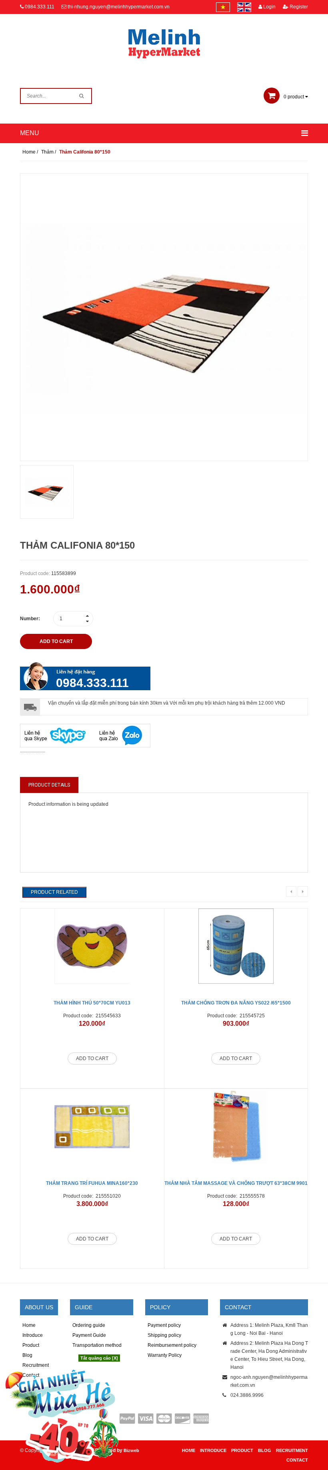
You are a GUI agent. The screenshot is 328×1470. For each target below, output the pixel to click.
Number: (30, 618)
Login (269, 7)
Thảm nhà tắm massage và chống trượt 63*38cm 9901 (236, 1183)
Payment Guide (89, 1335)
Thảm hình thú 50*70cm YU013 (92, 1003)
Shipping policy (164, 1335)
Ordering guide (88, 1325)
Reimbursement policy (172, 1345)
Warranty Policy (165, 1355)
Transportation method (97, 1345)
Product (30, 1345)
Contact (297, 1460)
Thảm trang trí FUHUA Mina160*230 (92, 1183)
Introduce (32, 1335)
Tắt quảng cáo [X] (99, 1358)
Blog (264, 1450)
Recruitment (292, 1450)
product (294, 97)
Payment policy (164, 1325)
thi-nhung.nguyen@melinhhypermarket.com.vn (119, 7)
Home (29, 1325)
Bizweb (131, 1450)
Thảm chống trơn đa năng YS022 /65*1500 (236, 1003)
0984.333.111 (39, 7)
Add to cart (92, 1058)
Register (298, 7)
